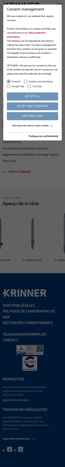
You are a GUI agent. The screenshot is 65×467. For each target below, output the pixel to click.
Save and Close (32, 116)
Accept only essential (32, 106)
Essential (16, 81)
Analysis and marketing (40, 81)
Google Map (18, 86)
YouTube (37, 86)
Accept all (32, 96)
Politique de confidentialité (43, 136)
